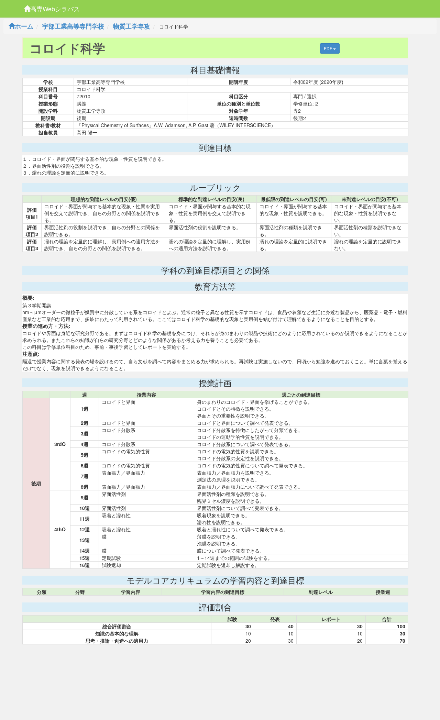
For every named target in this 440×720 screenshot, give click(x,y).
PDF (328, 48)
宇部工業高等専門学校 (73, 26)
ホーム (24, 26)
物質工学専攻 (131, 26)
